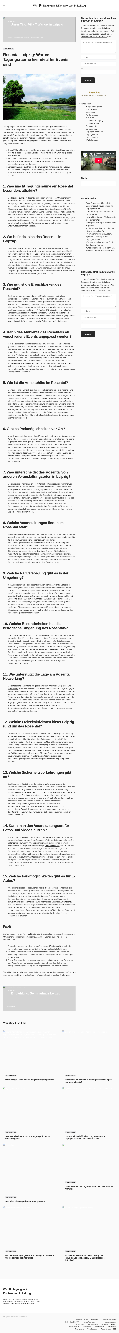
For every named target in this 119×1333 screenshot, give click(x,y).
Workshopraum (92, 140)
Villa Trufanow (14, 156)
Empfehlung (91, 109)
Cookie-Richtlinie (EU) (72, 1322)
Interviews (90, 112)
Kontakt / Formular (82, 1319)
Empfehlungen (79, 1324)
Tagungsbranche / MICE (96, 131)
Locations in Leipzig (94, 120)
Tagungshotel (92, 134)
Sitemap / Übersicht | (91, 1322)
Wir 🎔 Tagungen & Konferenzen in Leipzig (59, 5)
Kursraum (90, 117)
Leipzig (35, 248)
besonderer (25, 444)
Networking (13, 688)
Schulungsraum (92, 123)
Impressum (94, 1319)
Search (114, 184)
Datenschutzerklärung (109, 1319)
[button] (4, 5)
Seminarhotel (92, 126)
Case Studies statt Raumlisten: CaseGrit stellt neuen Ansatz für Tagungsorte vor (99, 206)
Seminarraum (91, 129)
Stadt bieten (30, 742)
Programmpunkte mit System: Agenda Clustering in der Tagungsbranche (99, 237)
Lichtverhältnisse (52, 845)
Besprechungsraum (94, 106)
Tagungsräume (17, 198)
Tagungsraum (8, 48)
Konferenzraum (92, 115)
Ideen (19, 412)
